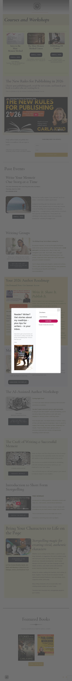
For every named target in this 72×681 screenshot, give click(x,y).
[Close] (58, 310)
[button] (23, 357)
